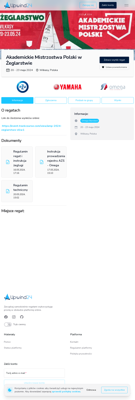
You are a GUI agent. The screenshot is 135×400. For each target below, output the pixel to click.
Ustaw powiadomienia (116, 67)
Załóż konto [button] (108, 5)
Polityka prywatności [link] (81, 353)
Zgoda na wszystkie (114, 389)
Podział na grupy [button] (84, 100)
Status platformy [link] (13, 347)
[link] (18, 5)
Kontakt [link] (74, 341)
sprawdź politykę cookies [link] (66, 391)
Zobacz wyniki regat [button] (114, 59)
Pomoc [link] (7, 341)
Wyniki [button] (117, 100)
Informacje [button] (17, 100)
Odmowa (91, 389)
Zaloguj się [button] (88, 5)
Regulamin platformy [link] (81, 347)
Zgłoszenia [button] (50, 100)
